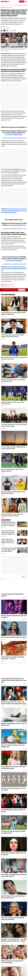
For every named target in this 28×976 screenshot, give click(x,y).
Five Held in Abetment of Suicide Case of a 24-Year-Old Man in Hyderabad (8, 523)
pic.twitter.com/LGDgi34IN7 (14, 260)
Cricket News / (11, 5)
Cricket (2, 361)
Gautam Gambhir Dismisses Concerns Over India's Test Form (12, 403)
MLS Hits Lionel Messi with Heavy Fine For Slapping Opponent (12, 470)
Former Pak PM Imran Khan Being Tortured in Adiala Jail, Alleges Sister (13, 313)
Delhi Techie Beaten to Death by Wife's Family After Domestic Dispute (13, 492)
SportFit (2, 28)
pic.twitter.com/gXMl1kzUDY (14, 134)
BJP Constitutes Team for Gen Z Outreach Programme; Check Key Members (12, 515)
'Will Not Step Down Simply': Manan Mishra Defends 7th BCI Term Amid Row (12, 335)
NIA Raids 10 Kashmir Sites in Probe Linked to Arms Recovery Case (13, 380)
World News (3, 316)
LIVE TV (22, 1)
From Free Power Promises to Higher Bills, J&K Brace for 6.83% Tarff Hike (13, 447)
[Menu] (26, 1)
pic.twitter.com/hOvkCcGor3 (17, 225)
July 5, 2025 (23, 138)
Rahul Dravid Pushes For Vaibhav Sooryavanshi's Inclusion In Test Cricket (14, 358)
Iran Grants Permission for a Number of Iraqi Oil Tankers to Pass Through (14, 425)
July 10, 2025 (23, 228)
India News (3, 338)
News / (2, 5)
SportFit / (6, 5)
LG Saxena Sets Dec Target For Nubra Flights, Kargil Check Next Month (8, 549)
